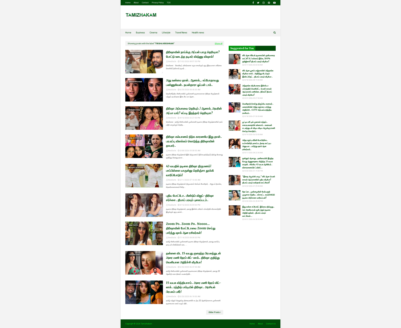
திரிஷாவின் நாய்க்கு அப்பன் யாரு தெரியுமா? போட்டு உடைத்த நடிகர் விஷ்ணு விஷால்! (193, 54)
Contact (145, 3)
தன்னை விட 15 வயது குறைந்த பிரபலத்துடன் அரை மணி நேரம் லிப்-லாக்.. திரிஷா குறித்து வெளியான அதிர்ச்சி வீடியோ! (193, 257)
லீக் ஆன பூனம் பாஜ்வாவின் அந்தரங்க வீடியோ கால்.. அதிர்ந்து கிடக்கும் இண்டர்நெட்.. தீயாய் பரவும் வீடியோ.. (257, 73)
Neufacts (172, 61)
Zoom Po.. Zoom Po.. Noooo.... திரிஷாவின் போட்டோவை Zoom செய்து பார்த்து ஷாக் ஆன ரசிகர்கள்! (190, 228)
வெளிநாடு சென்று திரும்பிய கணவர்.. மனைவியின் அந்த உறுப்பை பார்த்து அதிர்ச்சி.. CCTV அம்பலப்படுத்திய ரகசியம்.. (257, 108)
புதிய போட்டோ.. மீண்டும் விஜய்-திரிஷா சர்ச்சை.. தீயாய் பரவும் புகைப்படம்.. (190, 198)
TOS (168, 3)
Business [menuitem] (140, 32)
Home (127, 3)
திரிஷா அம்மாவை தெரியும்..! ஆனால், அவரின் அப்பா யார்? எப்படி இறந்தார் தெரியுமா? (194, 111)
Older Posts (214, 312)
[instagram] (264, 2)
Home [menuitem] (128, 32)
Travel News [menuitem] (181, 32)
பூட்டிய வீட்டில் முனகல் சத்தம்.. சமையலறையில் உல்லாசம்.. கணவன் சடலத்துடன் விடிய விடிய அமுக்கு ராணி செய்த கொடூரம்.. (258, 127)
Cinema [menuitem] (153, 32)
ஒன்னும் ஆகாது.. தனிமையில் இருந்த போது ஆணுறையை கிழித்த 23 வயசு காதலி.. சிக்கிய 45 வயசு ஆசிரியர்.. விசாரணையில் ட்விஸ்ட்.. (257, 163)
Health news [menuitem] (198, 32)
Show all (218, 43)
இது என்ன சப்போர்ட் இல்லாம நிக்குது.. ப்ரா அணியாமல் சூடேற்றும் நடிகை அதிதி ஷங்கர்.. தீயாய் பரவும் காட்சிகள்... (258, 211)
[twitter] (258, 2)
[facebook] (253, 2)
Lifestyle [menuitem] (166, 32)
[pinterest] (269, 2)
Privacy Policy (158, 3)
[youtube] (274, 2)
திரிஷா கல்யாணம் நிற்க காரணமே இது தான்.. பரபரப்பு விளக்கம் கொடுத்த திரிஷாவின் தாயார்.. (194, 141)
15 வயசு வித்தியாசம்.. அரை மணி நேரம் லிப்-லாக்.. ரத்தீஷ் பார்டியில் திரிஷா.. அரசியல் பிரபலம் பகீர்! (193, 287)
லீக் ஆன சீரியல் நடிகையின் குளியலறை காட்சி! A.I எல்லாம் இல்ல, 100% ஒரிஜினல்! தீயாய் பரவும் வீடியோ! (258, 58)
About (136, 3)
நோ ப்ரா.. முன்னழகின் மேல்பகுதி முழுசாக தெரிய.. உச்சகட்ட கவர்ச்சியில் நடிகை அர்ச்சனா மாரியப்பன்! (258, 194)
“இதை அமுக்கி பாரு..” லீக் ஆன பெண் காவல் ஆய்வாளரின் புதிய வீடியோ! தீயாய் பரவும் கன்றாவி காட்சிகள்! (258, 179)
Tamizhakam (146, 324)
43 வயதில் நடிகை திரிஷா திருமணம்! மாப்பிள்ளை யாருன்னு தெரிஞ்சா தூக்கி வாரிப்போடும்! (190, 170)
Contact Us (271, 324)
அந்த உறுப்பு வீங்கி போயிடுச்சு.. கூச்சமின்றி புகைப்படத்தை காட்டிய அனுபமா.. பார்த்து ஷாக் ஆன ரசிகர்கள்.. (256, 145)
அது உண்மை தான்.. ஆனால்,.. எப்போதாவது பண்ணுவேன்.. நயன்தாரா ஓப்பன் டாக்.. (192, 82)
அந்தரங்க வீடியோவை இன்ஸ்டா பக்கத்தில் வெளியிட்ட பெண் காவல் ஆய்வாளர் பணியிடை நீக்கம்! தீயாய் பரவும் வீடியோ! (257, 90)
